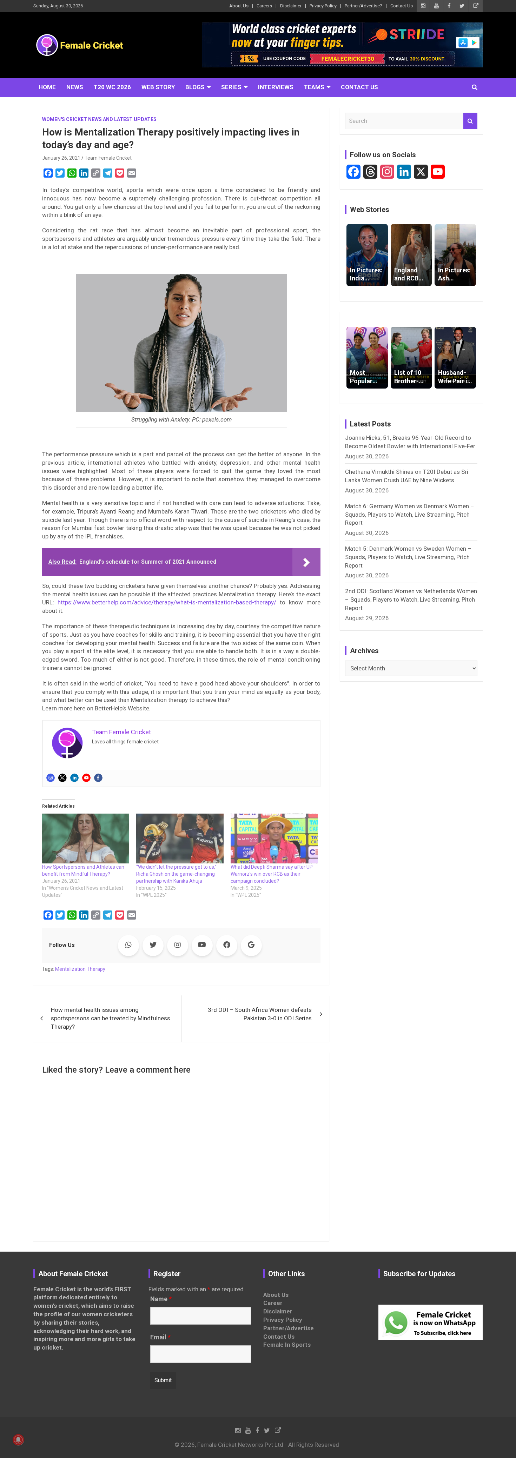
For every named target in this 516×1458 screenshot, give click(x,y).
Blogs (195, 87)
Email (160, 1337)
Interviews (275, 87)
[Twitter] (62, 778)
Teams (314, 87)
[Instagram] (50, 778)
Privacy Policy (323, 5)
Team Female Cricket (108, 158)
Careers (264, 5)
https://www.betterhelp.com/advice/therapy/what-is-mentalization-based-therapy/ (167, 602)
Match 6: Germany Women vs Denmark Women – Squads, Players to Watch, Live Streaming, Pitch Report (409, 514)
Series (231, 87)
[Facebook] (98, 778)
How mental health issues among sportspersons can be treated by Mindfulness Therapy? (110, 1018)
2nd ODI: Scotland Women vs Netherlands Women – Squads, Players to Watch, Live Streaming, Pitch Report (411, 599)
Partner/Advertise (288, 1328)
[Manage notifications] (18, 1439)
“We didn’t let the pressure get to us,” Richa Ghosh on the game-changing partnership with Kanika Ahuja (176, 874)
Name (161, 1299)
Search (470, 121)
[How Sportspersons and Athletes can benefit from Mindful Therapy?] (85, 838)
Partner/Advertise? (363, 5)
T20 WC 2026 (112, 87)
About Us (239, 5)
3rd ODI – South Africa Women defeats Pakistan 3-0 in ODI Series (260, 1014)
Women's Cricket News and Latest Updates (99, 119)
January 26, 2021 (61, 158)
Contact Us (401, 5)
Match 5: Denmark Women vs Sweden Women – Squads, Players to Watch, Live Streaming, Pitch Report (408, 557)
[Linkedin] (74, 778)
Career (273, 1302)
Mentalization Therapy (80, 969)
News (74, 87)
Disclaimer (291, 5)
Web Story (158, 87)
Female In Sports (287, 1344)
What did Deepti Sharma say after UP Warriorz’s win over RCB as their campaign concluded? (272, 874)
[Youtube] (86, 778)
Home (47, 87)
